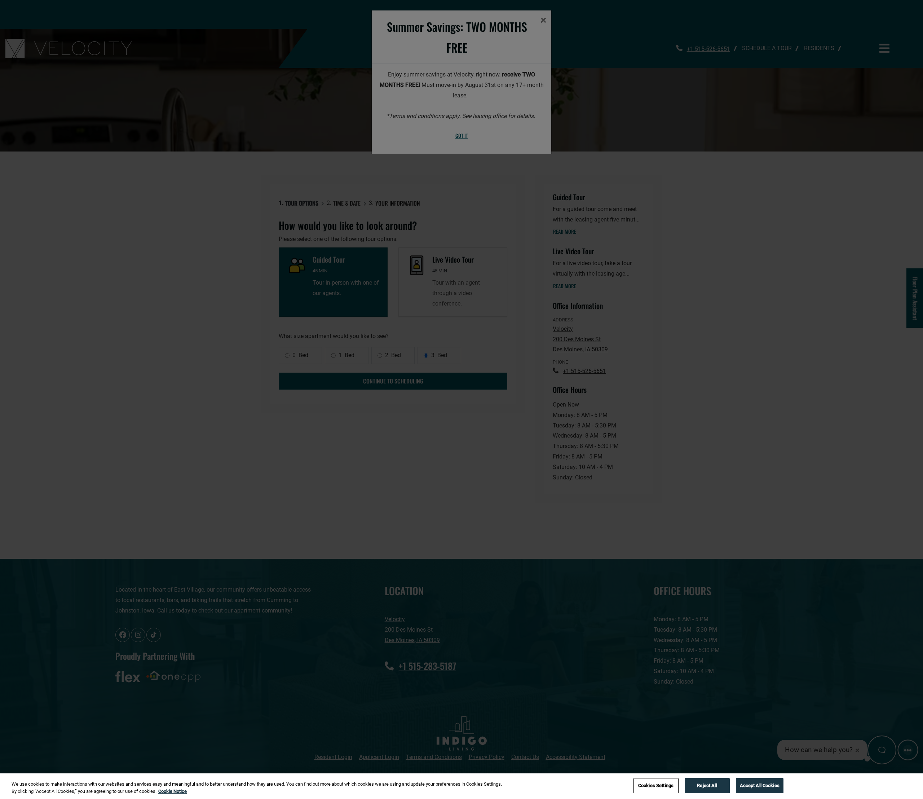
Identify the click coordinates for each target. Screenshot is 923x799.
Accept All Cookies (760, 785)
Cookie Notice (172, 791)
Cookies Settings (656, 785)
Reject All (707, 785)
